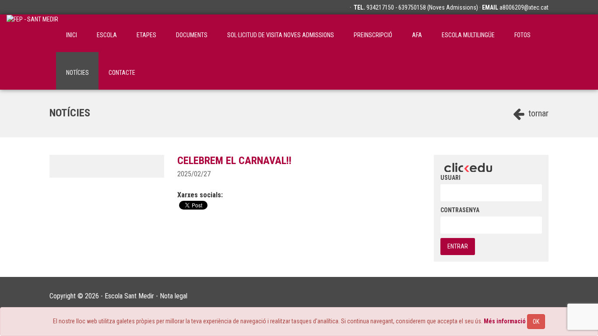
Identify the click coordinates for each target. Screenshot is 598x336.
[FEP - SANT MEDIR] (32, 33)
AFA (417, 35)
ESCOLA (107, 35)
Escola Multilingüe (468, 35)
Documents (192, 35)
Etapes (146, 35)
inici (71, 35)
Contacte (122, 72)
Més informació (505, 321)
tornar (537, 113)
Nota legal (173, 296)
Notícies (77, 72)
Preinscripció (373, 35)
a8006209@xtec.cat (524, 7)
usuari (450, 177)
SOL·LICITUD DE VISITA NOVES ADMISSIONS (280, 35)
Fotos (522, 35)
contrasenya (459, 210)
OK (536, 321)
